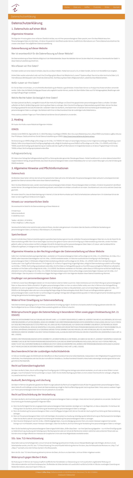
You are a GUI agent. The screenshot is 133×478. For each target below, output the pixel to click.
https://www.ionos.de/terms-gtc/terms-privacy (78, 136)
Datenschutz (71, 475)
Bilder (107, 7)
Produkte (97, 7)
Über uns (77, 7)
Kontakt (116, 7)
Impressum (62, 475)
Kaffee (87, 7)
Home (67, 7)
